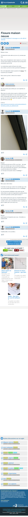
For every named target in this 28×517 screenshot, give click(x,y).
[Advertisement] (14, 372)
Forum (3, 6)
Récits (10, 6)
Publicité (8, 511)
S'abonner (24, 43)
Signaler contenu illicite (12, 509)
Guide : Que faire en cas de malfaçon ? (14, 298)
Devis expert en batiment (6, 271)
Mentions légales (21, 509)
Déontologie (22, 510)
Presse (17, 510)
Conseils (24, 6)
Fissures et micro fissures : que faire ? (20, 272)
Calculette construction (7, 510)
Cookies (19, 511)
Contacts (4, 509)
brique (22, 70)
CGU (14, 510)
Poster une (15, 243)
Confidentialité (14, 511)
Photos (16, 6)
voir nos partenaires (4, 501)
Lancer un (14, 241)
